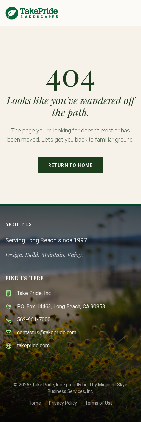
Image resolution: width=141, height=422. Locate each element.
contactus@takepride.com (46, 332)
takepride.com (33, 346)
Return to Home (70, 165)
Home (35, 403)
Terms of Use (99, 403)
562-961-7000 (33, 319)
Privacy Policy (63, 403)
